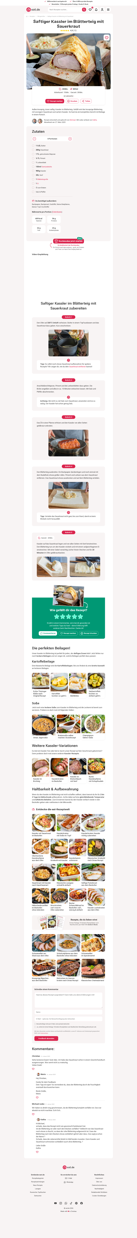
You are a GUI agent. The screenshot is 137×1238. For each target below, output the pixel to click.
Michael (73, 120)
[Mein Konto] (102, 9)
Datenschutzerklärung (99, 1185)
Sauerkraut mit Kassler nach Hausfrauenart (41, 884)
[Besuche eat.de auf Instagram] (60, 1203)
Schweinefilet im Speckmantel (88, 954)
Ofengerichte (41, 16)
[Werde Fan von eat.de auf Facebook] (81, 1203)
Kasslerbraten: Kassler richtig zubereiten (90, 834)
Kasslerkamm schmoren (74, 859)
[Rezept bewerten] (68, 617)
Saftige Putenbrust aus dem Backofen (89, 884)
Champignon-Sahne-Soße (88, 736)
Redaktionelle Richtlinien (99, 1192)
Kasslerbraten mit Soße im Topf (64, 834)
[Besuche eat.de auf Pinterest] (76, 1203)
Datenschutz (44, 1033)
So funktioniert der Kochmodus (68, 245)
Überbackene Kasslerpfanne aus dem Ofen (38, 858)
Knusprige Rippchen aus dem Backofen (40, 979)
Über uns (99, 1182)
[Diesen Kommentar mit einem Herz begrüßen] (33, 1069)
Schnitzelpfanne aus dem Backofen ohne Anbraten (67, 954)
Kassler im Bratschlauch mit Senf (75, 779)
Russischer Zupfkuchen (38, 1192)
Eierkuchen (37, 1196)
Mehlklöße (74, 696)
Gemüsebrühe (47, 167)
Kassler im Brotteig (37, 780)
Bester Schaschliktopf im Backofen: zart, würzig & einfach (76, 906)
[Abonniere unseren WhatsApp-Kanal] (65, 1203)
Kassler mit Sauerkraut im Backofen (41, 834)
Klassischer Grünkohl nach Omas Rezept (96, 859)
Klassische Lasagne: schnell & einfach (65, 884)
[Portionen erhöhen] (70, 138)
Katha (95, 120)
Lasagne (38, 1189)
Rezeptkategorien (38, 1178)
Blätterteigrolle (42, 179)
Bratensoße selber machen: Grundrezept (67, 736)
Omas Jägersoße (40, 738)
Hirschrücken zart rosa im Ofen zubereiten (57, 907)
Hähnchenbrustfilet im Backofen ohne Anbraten (40, 907)
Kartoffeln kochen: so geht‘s (59, 695)
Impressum (99, 1178)
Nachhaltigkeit (99, 1189)
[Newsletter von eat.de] (68, 923)
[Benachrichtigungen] (96, 9)
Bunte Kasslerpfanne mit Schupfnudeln (96, 779)
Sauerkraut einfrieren (77, 367)
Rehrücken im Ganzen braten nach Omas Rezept (67, 979)
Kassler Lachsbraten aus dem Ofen (96, 909)
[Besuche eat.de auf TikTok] (71, 1203)
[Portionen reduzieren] (34, 138)
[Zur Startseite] (33, 9)
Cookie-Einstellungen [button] (99, 1196)
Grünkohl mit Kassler (59, 860)
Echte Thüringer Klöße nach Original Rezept (39, 693)
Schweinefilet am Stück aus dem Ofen (40, 954)
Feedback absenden (46, 1038)
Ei (38, 183)
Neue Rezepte (38, 1185)
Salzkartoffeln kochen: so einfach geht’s (94, 693)
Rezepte (32, 16)
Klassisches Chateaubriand (92, 980)
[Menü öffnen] (108, 9)
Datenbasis (56, 212)
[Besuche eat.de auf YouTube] (55, 1203)
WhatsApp (69, 1182)
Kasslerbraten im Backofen (57, 780)
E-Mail (70, 1178)
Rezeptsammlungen (37, 1182)
